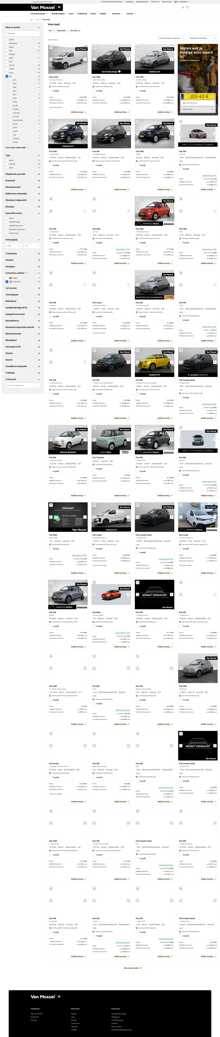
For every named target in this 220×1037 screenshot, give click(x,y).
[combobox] (23, 385)
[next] (85, 59)
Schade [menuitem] (103, 14)
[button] (183, 7)
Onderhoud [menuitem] (82, 14)
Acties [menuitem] (93, 14)
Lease (73, 1017)
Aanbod (74, 1014)
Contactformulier (117, 1020)
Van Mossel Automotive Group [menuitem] (111, 2)
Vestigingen (115, 1017)
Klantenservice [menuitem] (167, 2)
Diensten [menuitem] (116, 14)
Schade (73, 1020)
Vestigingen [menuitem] (129, 2)
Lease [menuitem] (71, 14)
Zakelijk (74, 1030)
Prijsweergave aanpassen (169, 38)
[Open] (39, 385)
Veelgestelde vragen (118, 1014)
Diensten (74, 1027)
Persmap (34, 1020)
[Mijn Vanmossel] (183, 7)
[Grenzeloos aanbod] (26, 273)
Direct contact (116, 1027)
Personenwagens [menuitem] (38, 14)
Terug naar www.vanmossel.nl (42, 2)
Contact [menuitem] (129, 14)
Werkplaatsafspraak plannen (121, 1030)
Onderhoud (75, 1023)
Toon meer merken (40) (15, 148)
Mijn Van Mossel (36, 1014)
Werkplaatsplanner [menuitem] (142, 2)
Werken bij (34, 1017)
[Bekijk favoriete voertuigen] (187, 7)
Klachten (114, 1023)
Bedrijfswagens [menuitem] (58, 14)
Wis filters (74, 31)
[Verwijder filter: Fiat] (53, 31)
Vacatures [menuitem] (154, 2)
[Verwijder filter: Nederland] (67, 31)
